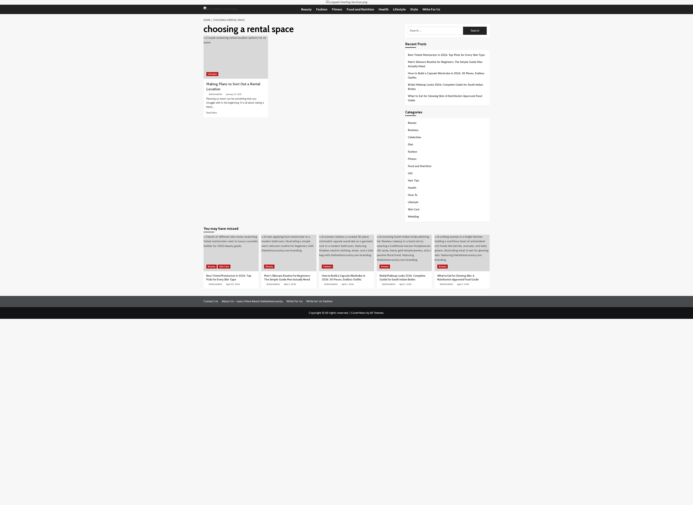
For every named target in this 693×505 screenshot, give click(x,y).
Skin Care (413, 209)
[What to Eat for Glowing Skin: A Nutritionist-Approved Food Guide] (462, 253)
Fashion (321, 9)
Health (384, 9)
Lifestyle (399, 9)
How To (412, 195)
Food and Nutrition (360, 9)
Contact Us (211, 301)
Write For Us (431, 9)
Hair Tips (413, 181)
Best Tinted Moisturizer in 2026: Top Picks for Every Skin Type (446, 55)
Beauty (306, 9)
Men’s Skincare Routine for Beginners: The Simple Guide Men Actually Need (445, 64)
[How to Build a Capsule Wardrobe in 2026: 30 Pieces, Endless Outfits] (346, 253)
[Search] (487, 9)
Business (413, 130)
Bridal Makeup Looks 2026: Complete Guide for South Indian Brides (445, 86)
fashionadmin (215, 94)
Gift (410, 173)
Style (414, 9)
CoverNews (358, 312)
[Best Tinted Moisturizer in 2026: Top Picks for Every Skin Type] (231, 253)
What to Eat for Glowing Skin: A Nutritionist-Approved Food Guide (445, 98)
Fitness (337, 9)
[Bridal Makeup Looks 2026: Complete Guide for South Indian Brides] (404, 253)
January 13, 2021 (233, 94)
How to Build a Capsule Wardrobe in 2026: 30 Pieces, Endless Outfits (446, 75)
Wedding (413, 217)
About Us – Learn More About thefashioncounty (252, 301)
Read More (211, 113)
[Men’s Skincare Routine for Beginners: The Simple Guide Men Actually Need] (288, 253)
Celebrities (414, 137)
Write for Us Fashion (319, 301)
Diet (410, 144)
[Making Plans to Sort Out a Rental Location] (236, 57)
